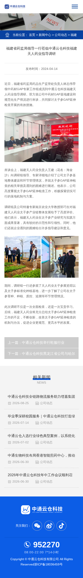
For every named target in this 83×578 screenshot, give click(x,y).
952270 (46, 544)
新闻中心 (45, 35)
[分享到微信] (37, 526)
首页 (32, 35)
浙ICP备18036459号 (48, 564)
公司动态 (61, 35)
